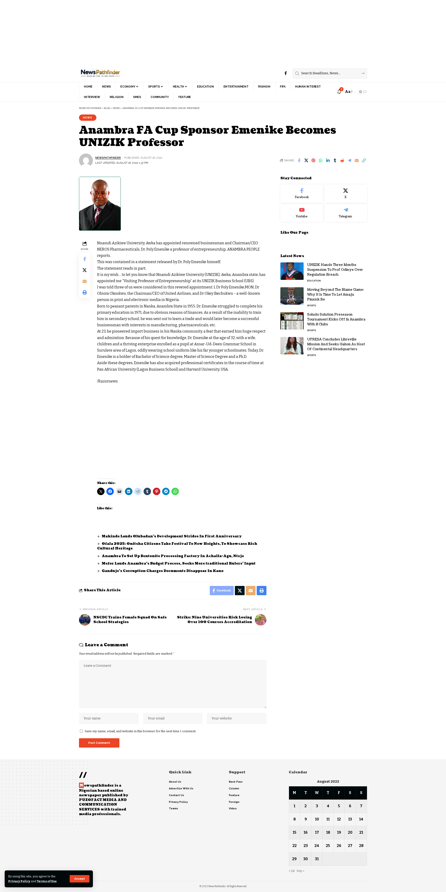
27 (350, 845)
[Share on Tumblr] (335, 160)
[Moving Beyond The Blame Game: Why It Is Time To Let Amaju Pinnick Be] (292, 296)
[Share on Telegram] (349, 160)
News (87, 117)
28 (361, 845)
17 (317, 832)
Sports (311, 305)
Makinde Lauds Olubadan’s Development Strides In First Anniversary (172, 536)
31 (317, 859)
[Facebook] (285, 73)
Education (314, 280)
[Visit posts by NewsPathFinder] (86, 160)
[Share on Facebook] (299, 160)
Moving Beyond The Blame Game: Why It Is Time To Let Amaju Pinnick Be (335, 295)
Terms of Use (47, 881)
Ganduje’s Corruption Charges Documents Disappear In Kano (162, 571)
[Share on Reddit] (342, 160)
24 (317, 845)
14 (361, 819)
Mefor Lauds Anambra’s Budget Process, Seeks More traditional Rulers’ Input (179, 563)
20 (350, 832)
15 (294, 832)
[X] (345, 194)
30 (305, 859)
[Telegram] (345, 213)
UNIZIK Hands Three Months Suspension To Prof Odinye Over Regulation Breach (335, 270)
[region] (108, 427)
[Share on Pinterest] (313, 160)
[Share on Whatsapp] (320, 160)
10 (317, 819)
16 (306, 832)
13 (350, 819)
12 (339, 819)
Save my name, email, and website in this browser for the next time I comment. (140, 731)
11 (328, 819)
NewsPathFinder (108, 157)
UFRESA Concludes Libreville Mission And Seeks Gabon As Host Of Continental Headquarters (336, 344)
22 (294, 845)
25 (328, 845)
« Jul (292, 870)
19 (339, 832)
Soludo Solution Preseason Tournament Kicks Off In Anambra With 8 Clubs (336, 319)
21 (361, 832)
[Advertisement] (139, 32)
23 (306, 845)
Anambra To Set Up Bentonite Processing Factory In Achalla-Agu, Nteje (173, 556)
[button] (79, 878)
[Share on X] (306, 160)
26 (339, 845)
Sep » (300, 870)
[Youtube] (301, 213)
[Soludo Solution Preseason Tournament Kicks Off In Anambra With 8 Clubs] (292, 321)
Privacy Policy (19, 881)
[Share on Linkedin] (328, 160)
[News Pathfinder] (100, 73)
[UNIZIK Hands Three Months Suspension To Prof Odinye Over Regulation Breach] (292, 271)
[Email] (356, 160)
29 (294, 859)
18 (328, 832)
